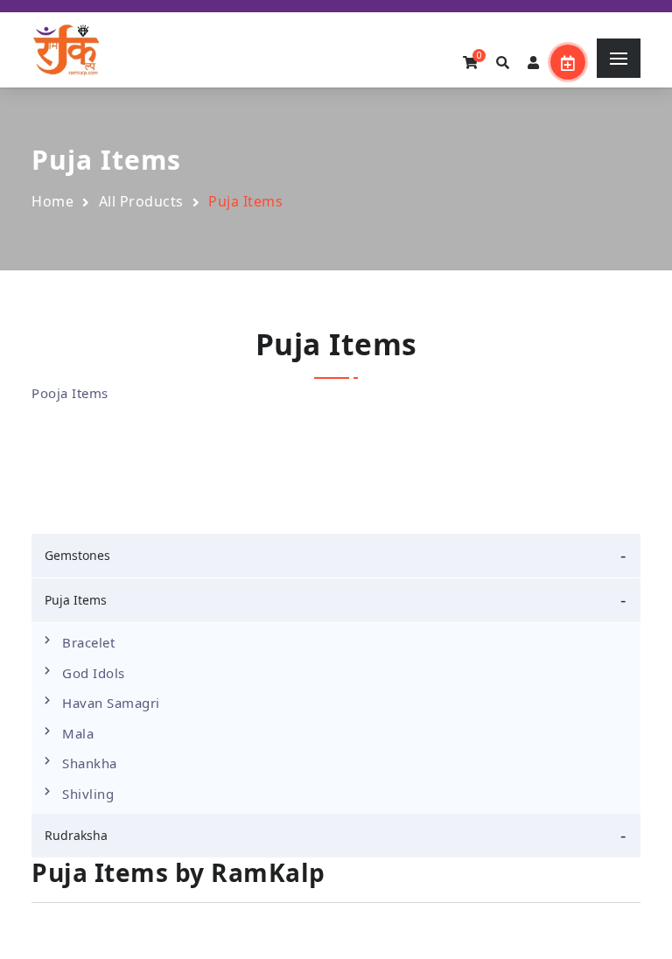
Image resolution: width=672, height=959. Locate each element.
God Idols (93, 673)
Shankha (89, 763)
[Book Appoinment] (567, 62)
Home (53, 201)
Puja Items (76, 600)
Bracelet (88, 642)
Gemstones (77, 555)
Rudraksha (76, 835)
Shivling (88, 793)
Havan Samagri (111, 702)
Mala (78, 733)
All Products (141, 201)
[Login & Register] (534, 63)
